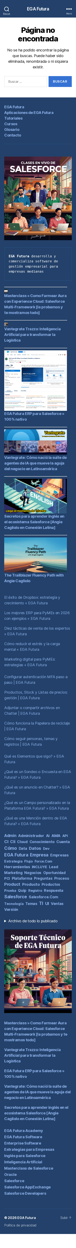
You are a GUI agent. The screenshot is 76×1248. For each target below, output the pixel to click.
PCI (7, 878)
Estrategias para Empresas (29, 1149)
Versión (11, 909)
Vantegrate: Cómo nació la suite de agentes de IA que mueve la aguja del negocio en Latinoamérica (35, 463)
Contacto (12, 135)
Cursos (10, 124)
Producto (31, 884)
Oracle (10, 1174)
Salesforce (15, 896)
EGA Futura (38, 9)
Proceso (61, 878)
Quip (22, 890)
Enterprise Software (22, 1143)
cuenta (63, 842)
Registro (35, 890)
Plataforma (22, 878)
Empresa (39, 855)
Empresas (59, 855)
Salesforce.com (43, 897)
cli (12, 841)
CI (6, 841)
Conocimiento (42, 842)
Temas (31, 903)
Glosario (11, 129)
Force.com (43, 861)
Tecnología (13, 904)
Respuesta (53, 890)
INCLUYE (39, 867)
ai (48, 835)
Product (12, 884)
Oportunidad (54, 873)
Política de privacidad (20, 1225)
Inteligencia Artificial (23, 1162)
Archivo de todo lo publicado (32, 921)
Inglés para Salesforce (24, 1156)
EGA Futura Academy (23, 1130)
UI (47, 903)
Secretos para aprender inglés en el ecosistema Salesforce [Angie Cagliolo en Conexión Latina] (34, 522)
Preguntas (43, 878)
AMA (56, 835)
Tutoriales (13, 118)
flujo (28, 861)
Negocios (32, 872)
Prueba (10, 890)
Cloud (22, 842)
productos (51, 884)
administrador (31, 835)
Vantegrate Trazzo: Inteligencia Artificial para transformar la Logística (32, 334)
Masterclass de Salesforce (28, 1168)
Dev (46, 848)
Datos (35, 848)
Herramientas (17, 866)
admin (10, 835)
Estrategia (13, 861)
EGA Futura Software (23, 1137)
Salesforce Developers (25, 1193)
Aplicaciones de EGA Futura (28, 112)
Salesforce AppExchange (27, 1187)
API (65, 836)
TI (41, 903)
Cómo (10, 848)
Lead (53, 867)
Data (23, 848)
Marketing (13, 872)
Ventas (57, 903)
